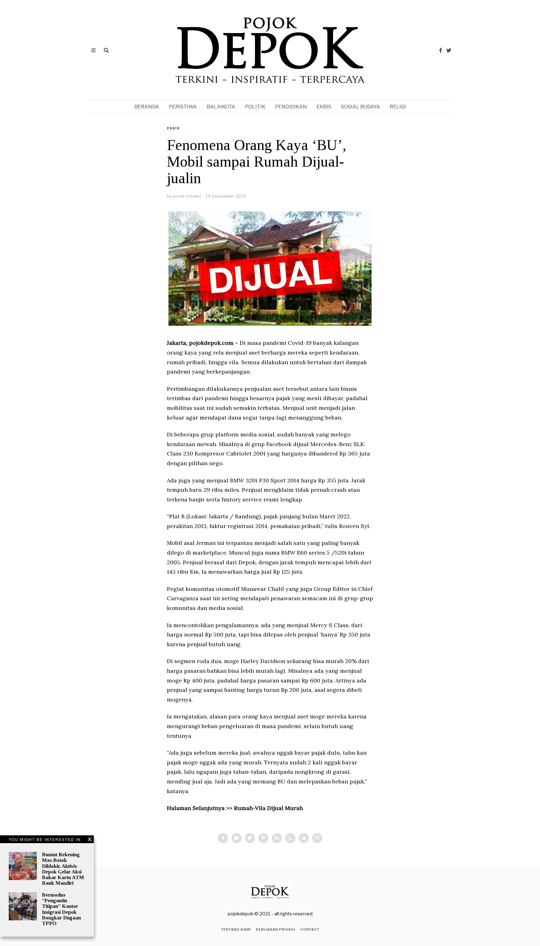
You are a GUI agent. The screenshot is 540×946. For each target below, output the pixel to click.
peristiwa (183, 107)
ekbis (324, 107)
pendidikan (291, 107)
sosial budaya (360, 107)
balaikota (221, 107)
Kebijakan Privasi (275, 929)
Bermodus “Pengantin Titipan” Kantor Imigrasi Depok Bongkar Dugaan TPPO (61, 909)
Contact (309, 929)
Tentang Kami (236, 929)
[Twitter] (449, 50)
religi (398, 107)
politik (255, 107)
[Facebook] (441, 50)
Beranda (146, 107)
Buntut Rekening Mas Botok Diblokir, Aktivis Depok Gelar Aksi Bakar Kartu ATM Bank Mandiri (63, 869)
